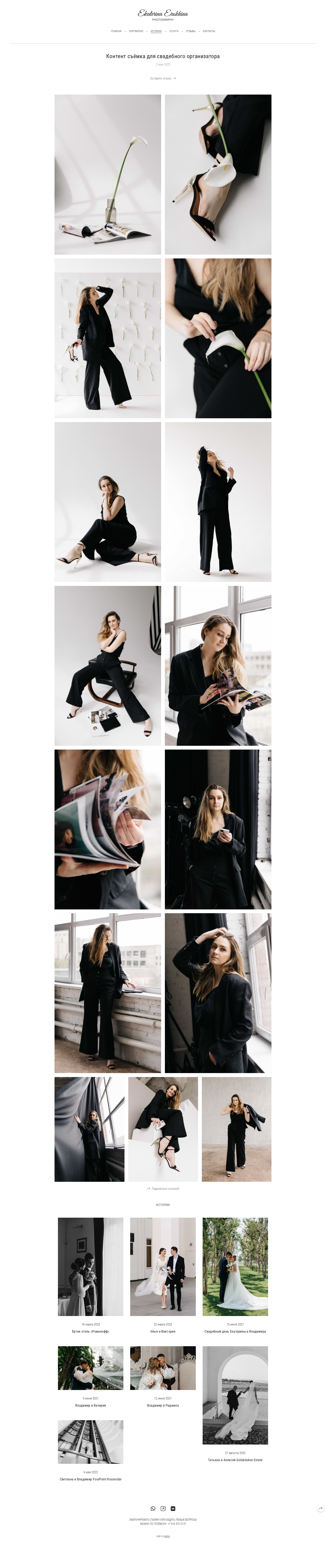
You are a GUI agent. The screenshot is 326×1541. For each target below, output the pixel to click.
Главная (116, 31)
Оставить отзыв (160, 78)
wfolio (167, 1536)
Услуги (173, 31)
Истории (156, 31)
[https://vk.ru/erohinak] (173, 1509)
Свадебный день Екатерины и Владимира (235, 1331)
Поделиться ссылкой (165, 1188)
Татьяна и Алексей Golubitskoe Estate (235, 1460)
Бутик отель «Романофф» (90, 1331)
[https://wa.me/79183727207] (153, 1509)
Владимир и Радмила (163, 1405)
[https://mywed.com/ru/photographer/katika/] (163, 1509)
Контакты (209, 31)
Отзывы (190, 31)
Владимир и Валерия (90, 1405)
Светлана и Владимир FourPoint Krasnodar (91, 1479)
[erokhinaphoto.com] (163, 15)
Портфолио (136, 31)
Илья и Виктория (163, 1331)
